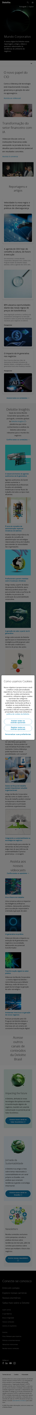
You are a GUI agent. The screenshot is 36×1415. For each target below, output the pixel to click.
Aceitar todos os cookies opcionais (18, 722)
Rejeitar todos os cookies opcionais (18, 728)
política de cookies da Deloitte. (18, 714)
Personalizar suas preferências (18, 734)
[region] (17, 707)
